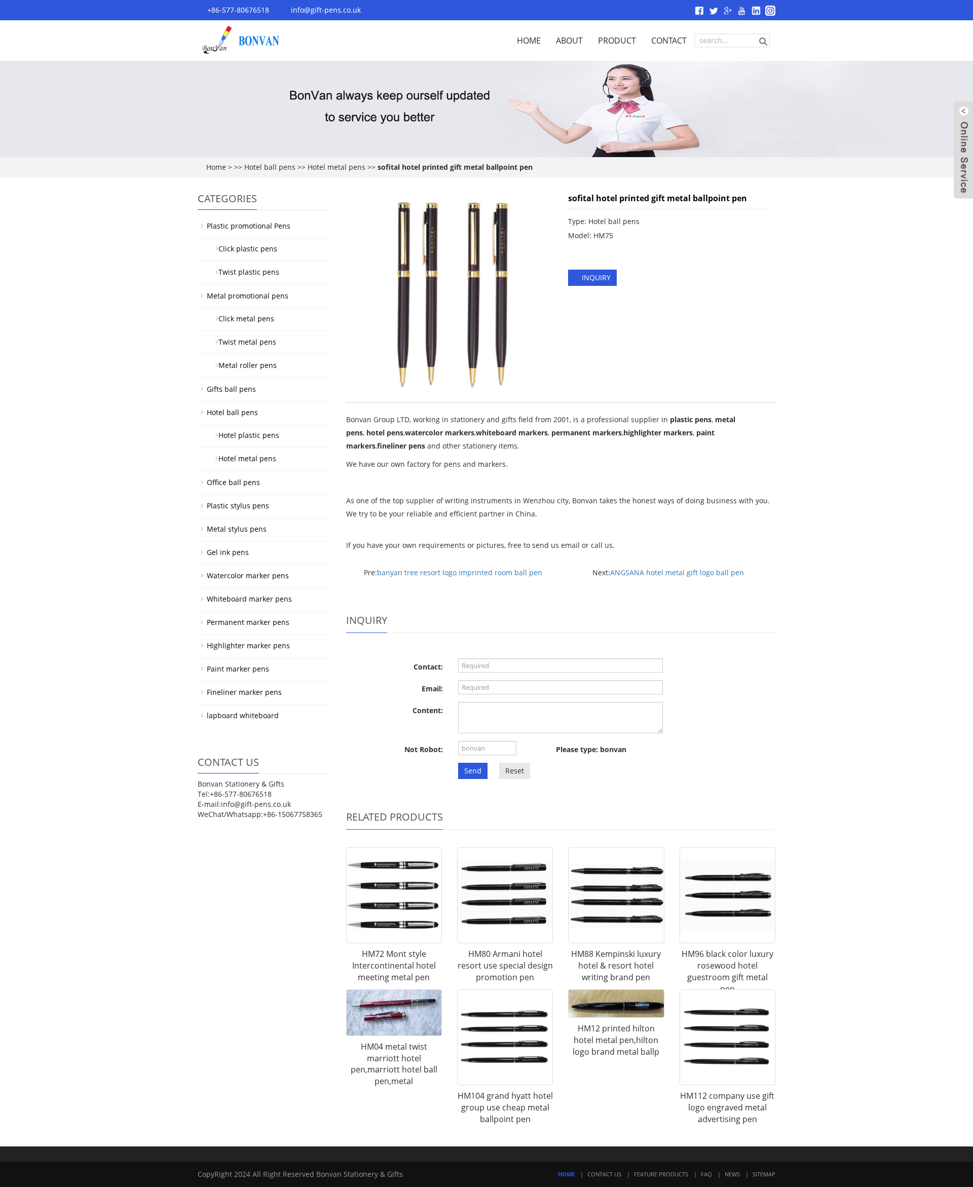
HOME (529, 40)
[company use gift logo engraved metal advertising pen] (727, 1037)
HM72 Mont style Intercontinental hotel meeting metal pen (394, 965)
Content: (428, 710)
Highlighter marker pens (248, 645)
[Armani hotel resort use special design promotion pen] (505, 895)
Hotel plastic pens (244, 435)
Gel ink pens (228, 552)
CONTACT (669, 40)
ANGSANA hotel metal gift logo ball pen (677, 572)
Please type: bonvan (591, 749)
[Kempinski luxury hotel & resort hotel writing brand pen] (616, 895)
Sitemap (764, 1174)
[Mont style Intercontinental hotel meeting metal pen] (394, 895)
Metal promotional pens (247, 296)
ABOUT (569, 40)
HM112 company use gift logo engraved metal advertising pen (727, 1107)
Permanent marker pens (248, 622)
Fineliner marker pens (244, 692)
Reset (514, 770)
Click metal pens (242, 318)
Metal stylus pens (237, 529)
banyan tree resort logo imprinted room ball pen (459, 572)
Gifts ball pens (231, 389)
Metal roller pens (243, 365)
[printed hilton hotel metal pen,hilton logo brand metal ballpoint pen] (616, 1003)
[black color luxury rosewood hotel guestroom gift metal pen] (727, 895)
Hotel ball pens (269, 167)
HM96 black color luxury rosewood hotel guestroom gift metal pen (727, 971)
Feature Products (661, 1174)
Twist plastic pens (244, 272)
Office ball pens (233, 482)
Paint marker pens (238, 669)
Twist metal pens (243, 342)
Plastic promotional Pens (248, 226)
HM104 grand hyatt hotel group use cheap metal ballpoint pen (505, 1107)
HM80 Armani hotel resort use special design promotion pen (505, 965)
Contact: (428, 667)
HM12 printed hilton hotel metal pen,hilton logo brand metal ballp (616, 1040)
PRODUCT (617, 40)
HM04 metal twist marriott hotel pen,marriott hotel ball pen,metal (394, 1064)
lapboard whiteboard (243, 715)
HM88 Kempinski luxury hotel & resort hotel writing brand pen (616, 965)
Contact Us (604, 1174)
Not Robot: (423, 749)
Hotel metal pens (336, 167)
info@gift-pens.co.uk (326, 10)
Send (472, 770)
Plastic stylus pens (238, 505)
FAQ (706, 1174)
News (732, 1174)
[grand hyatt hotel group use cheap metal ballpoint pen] (505, 1037)
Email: (432, 688)
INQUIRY (595, 277)
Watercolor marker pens (248, 575)
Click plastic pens (243, 248)
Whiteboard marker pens (249, 599)
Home (216, 167)
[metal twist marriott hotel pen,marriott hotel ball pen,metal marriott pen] (394, 1012)
